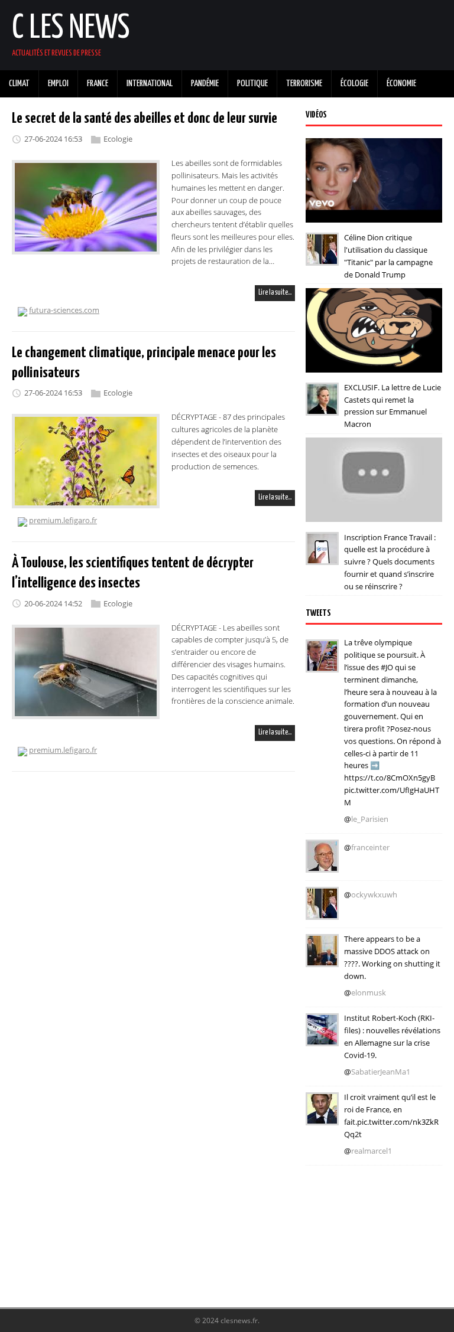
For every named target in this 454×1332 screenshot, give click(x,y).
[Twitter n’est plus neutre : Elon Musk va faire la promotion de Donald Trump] (322, 959)
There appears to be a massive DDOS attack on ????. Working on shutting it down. (392, 957)
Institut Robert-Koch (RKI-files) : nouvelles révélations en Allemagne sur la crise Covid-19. (392, 1036)
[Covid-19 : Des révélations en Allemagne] (322, 1038)
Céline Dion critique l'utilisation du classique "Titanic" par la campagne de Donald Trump (388, 255)
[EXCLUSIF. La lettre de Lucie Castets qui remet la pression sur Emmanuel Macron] (322, 407)
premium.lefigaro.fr (63, 520)
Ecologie (117, 138)
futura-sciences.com (64, 310)
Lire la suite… (274, 292)
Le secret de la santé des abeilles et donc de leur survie (144, 119)
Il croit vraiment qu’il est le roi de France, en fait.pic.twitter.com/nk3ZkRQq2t (391, 1115)
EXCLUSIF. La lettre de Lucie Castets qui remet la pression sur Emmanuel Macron (392, 405)
